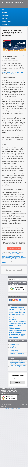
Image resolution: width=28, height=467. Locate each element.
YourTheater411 (13, 368)
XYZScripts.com (20, 408)
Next (24, 28)
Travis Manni (18, 335)
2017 (10, 309)
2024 (19, 309)
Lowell (22, 325)
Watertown (23, 335)
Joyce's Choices (13, 347)
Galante (13, 256)
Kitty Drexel (16, 325)
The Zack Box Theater (6, 261)
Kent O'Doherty (12, 258)
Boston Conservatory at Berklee (11, 254)
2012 (12, 308)
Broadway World (13, 346)
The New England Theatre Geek (12, 2)
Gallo (17, 256)
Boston (21, 312)
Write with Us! (5, 24)
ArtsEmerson (11, 312)
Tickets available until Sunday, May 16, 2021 (13, 72)
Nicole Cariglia (10, 260)
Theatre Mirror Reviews (14, 351)
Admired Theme (24, 404)
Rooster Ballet (16, 260)
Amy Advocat (13, 253)
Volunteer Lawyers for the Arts (16, 366)
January (22, 323)
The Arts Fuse (12, 349)
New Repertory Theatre (20, 330)
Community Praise (6, 21)
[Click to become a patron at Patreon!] (14, 250)
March (14, 328)
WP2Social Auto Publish (9, 408)
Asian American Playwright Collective (17, 360)
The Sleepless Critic (14, 350)
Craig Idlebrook (12, 319)
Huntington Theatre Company (14, 323)
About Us (4, 12)
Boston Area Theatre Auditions (16, 363)
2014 (18, 308)
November (14, 332)
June (10, 325)
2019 (15, 309)
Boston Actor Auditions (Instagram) (17, 362)
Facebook (13, 74)
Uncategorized (14, 252)
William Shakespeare (13, 337)
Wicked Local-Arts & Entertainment (17, 353)
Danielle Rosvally (19, 319)
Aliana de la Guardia (6, 253)
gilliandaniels (15, 37)
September (12, 334)
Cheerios (14, 255)
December (11, 321)
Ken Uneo (7, 258)
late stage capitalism (19, 258)
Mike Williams (4, 260)
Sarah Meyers (22, 260)
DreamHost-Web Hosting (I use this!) (17, 365)
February (17, 321)
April (17, 253)
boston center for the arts (16, 314)
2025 (21, 309)
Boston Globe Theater (14, 344)
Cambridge (12, 318)
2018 (13, 309)
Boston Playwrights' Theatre (14, 316)
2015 (21, 308)
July (25, 323)
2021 (22, 252)
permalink (4, 262)
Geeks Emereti (5, 15)
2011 (10, 307)
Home (3, 9)
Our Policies (5, 18)
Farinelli (10, 256)
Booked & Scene (13, 343)
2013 (15, 308)
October (19, 332)
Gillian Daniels (12, 257)
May (24, 258)
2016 (24, 308)
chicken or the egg (19, 255)
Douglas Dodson (5, 256)
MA (10, 328)
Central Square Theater (21, 318)
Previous (4, 28)
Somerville (17, 334)
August (16, 312)
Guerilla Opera (21, 55)
